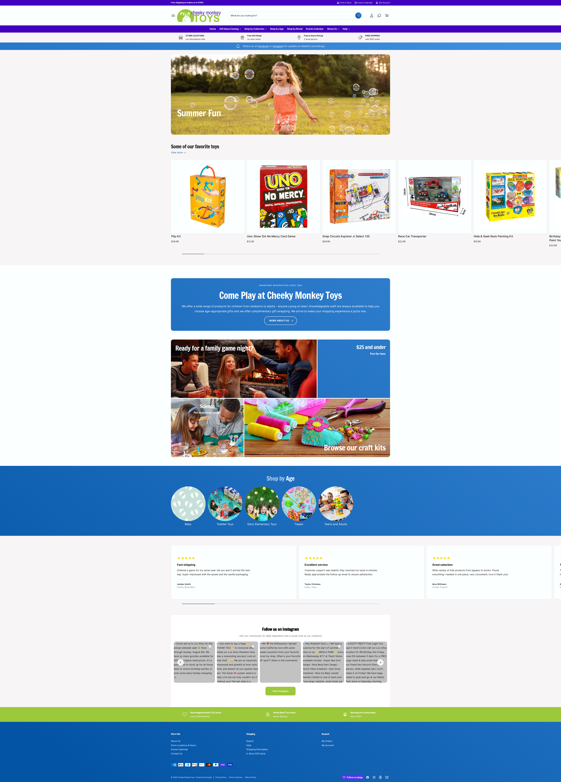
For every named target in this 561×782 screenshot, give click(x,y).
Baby (188, 524)
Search (250, 741)
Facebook (263, 46)
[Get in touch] (379, 15)
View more (177, 152)
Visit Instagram (280, 691)
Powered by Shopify (204, 777)
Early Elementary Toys (262, 524)
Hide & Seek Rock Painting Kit (493, 236)
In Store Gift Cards (256, 753)
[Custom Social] (387, 777)
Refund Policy (250, 777)
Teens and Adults (335, 524)
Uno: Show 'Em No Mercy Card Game (271, 236)
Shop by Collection (254, 28)
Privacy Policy (220, 777)
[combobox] (295, 15)
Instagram (278, 46)
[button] (173, 15)
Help (345, 28)
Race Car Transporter (412, 236)
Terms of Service (235, 777)
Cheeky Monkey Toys (186, 777)
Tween (299, 524)
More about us (279, 320)
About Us (332, 28)
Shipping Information (257, 749)
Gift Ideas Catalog (229, 28)
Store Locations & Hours (183, 745)
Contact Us (176, 753)
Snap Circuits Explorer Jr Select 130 (346, 236)
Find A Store (346, 2)
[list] (280, 573)
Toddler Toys (225, 524)
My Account (384, 2)
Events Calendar (365, 2)
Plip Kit (176, 236)
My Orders (327, 741)
